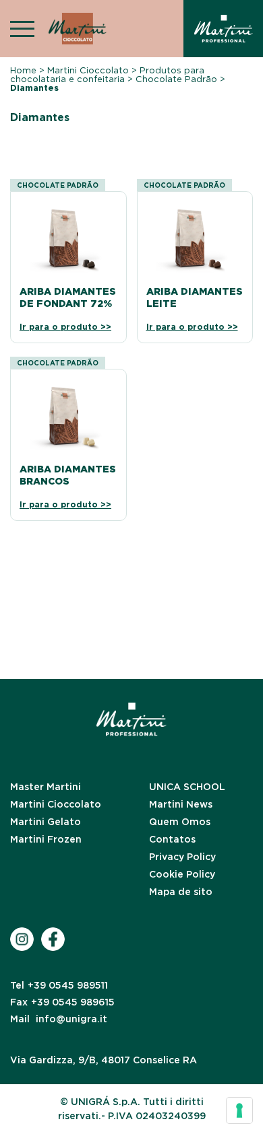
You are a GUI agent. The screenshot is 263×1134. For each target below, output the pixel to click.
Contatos (172, 839)
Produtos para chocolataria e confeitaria (107, 74)
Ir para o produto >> (65, 327)
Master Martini (45, 786)
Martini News (180, 804)
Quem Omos (179, 821)
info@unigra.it (58, 1019)
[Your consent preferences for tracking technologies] (239, 1110)
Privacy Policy (182, 856)
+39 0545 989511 (59, 985)
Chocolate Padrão (176, 79)
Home (23, 70)
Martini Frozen (46, 839)
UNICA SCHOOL (187, 786)
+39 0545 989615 (62, 1002)
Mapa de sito (180, 891)
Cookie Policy (182, 874)
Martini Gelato (45, 821)
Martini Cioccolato (88, 70)
